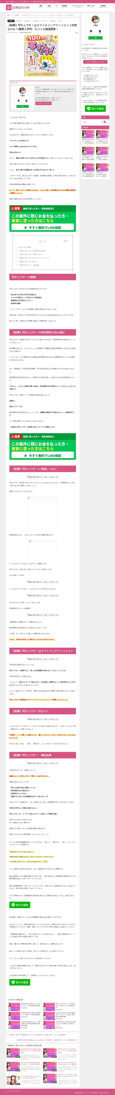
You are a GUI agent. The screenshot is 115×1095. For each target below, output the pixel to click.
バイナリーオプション (78, 6)
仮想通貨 (64, 6)
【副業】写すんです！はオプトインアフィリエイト (34, 258)
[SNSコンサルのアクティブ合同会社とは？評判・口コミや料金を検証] (59, 1006)
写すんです (45, 21)
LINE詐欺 (26, 21)
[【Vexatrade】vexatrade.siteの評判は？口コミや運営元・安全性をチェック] (59, 1024)
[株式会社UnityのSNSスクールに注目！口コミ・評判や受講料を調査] (25, 1006)
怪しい (60, 21)
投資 (49, 6)
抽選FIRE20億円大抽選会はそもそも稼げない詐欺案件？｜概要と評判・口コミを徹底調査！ (46, 1040)
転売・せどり (91, 6)
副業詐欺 (53, 21)
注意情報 (103, 6)
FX (56, 6)
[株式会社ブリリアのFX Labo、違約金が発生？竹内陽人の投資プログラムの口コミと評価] (60, 1079)
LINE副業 (18, 21)
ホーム (7, 1091)
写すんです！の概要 (25, 247)
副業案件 (11, 20)
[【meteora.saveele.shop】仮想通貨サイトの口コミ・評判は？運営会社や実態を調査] (59, 1015)
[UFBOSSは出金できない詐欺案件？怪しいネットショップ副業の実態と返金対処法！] (60, 1054)
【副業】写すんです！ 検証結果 (29, 265)
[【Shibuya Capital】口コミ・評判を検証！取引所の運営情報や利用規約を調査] (25, 1024)
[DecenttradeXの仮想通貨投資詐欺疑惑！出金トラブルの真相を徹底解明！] (24, 1067)
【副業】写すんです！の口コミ (28, 261)
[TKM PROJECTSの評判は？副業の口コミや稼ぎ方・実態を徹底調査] (25, 1015)
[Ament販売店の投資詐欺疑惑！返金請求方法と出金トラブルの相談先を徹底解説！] (24, 1054)
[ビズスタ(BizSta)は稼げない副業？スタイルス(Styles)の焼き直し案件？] (24, 1080)
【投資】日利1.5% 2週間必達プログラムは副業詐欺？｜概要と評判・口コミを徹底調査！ (38, 1034)
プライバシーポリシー (16, 1091)
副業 (41, 6)
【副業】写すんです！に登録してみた (30, 254)
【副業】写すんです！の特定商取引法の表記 (32, 250)
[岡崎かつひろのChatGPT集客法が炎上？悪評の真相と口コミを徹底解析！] (60, 1067)
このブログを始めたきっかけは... (95, 61)
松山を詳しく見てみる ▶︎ (43, 103)
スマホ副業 (35, 21)
